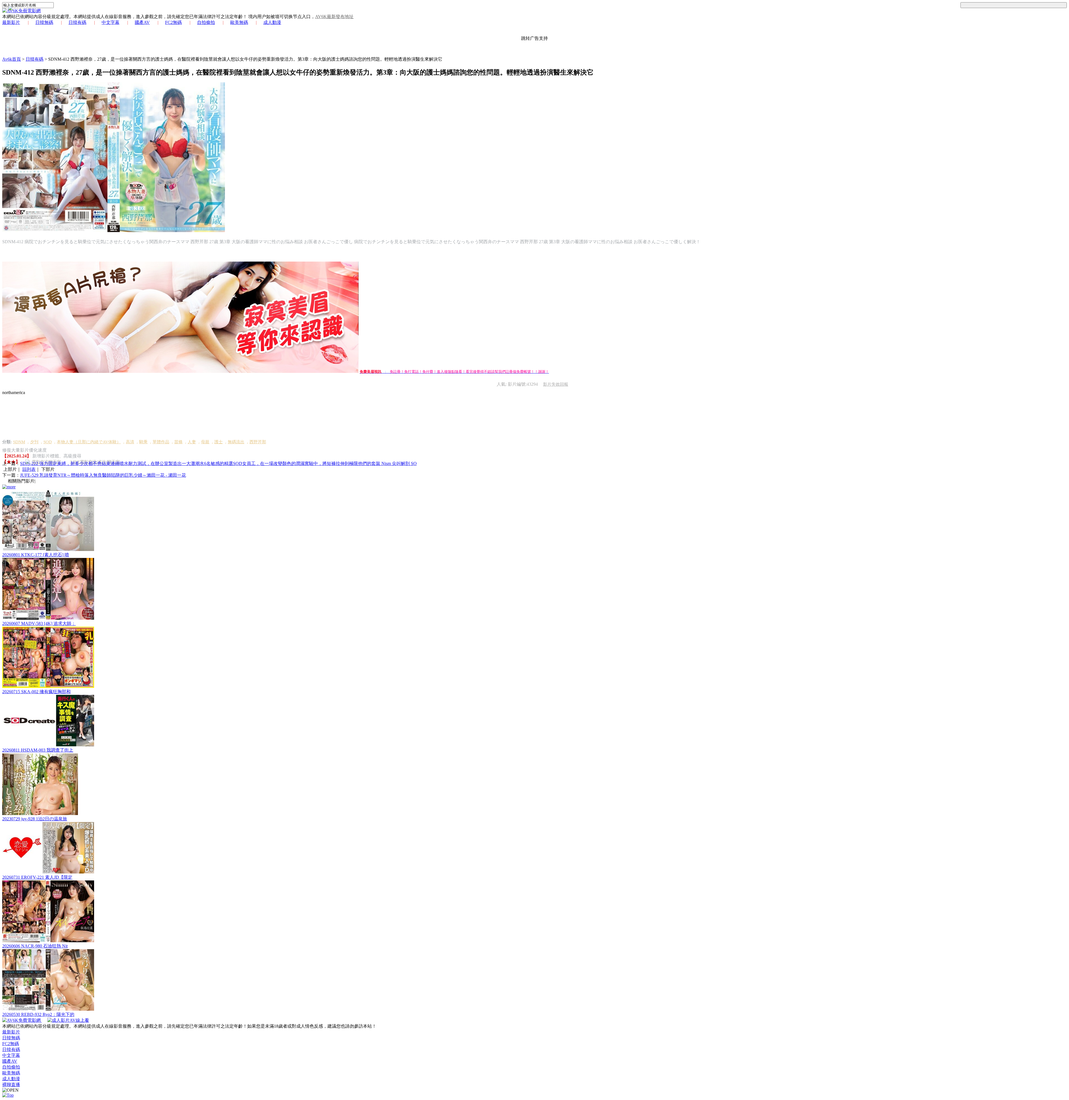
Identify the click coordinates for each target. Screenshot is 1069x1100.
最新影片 (11, 22)
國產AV (142, 22)
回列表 (29, 469)
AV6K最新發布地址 (334, 16)
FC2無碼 (173, 22)
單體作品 (161, 442)
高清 (130, 442)
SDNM (19, 442)
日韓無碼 (44, 22)
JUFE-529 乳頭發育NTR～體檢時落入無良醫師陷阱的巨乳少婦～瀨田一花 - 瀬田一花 (103, 475)
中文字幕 (110, 22)
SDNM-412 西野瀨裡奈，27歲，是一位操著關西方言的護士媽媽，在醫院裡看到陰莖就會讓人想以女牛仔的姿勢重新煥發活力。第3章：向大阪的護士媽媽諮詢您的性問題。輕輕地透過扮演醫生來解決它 (245, 59)
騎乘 (143, 442)
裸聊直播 (11, 1084)
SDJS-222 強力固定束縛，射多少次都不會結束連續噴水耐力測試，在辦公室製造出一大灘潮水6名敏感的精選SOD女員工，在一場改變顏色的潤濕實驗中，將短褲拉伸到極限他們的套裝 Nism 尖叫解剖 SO (218, 463)
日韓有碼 (77, 22)
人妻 (192, 442)
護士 (218, 442)
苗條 (178, 442)
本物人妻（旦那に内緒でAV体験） (89, 442)
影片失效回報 (555, 384)
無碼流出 (236, 442)
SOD (47, 442)
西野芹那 (257, 442)
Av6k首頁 (11, 59)
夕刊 (34, 442)
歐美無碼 (239, 22)
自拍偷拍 (206, 22)
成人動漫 (272, 22)
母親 (205, 442)
